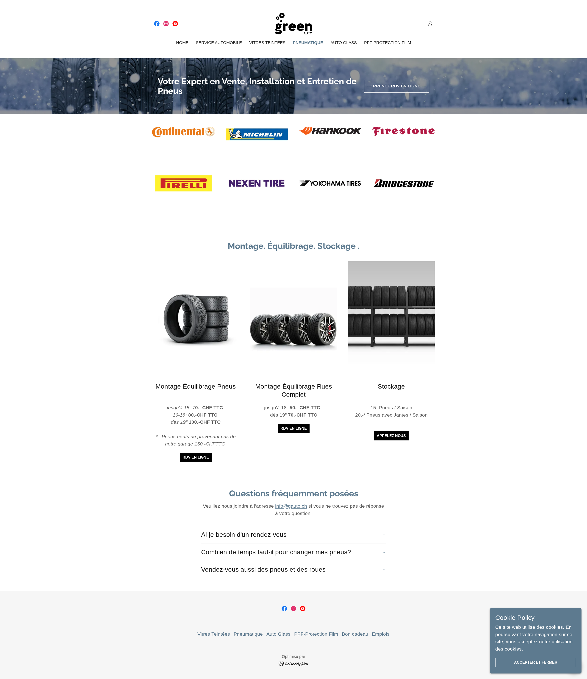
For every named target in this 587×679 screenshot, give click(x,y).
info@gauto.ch (291, 506)
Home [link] (182, 42)
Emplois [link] (381, 634)
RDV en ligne (293, 428)
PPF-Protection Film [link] (387, 42)
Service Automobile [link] (219, 42)
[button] (430, 23)
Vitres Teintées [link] (267, 42)
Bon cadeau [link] (355, 634)
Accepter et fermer (535, 662)
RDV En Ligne (196, 457)
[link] (156, 23)
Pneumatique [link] (308, 42)
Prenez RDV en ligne (396, 86)
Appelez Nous (391, 436)
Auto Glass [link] (343, 42)
